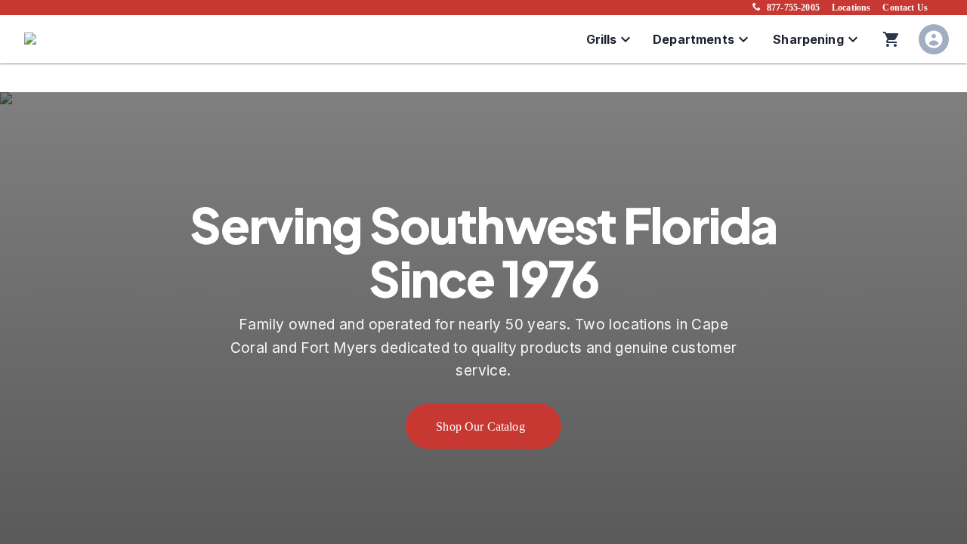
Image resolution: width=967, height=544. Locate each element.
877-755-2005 (793, 7)
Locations (851, 7)
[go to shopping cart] (891, 39)
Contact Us (905, 7)
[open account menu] (934, 39)
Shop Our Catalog (480, 426)
